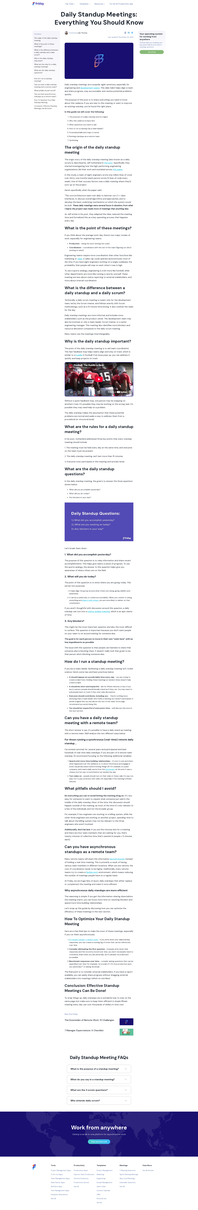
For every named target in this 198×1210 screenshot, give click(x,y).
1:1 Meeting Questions (128, 1170)
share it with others (90, 600)
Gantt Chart (101, 1186)
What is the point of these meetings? (44, 45)
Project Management (105, 1170)
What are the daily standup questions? (44, 71)
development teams (90, 87)
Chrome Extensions (81, 1178)
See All (53, 1198)
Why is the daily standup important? (43, 59)
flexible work (92, 872)
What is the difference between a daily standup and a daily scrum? (46, 52)
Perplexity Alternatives (59, 1194)
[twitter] (131, 32)
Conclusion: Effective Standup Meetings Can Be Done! (45, 107)
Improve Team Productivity (84, 1174)
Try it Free (152, 52)
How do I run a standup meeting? (43, 80)
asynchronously (117, 859)
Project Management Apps (61, 1170)
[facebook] (124, 32)
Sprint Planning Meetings (129, 1174)
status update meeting (99, 611)
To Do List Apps (57, 1174)
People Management (104, 1182)
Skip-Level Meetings (127, 1178)
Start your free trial (99, 1142)
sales (79, 258)
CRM (98, 1194)
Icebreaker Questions (128, 1182)
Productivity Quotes (81, 1182)
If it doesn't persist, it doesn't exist (84, 939)
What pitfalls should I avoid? (45, 90)
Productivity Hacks (81, 1170)
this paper (117, 169)
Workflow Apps (56, 1186)
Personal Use (101, 1198)
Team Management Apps (60, 1178)
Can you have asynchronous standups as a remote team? (45, 95)
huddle (79, 355)
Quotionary (110, 769)
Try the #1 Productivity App (121, 4)
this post (108, 162)
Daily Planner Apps (58, 1182)
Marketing (100, 1174)
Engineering (101, 1178)
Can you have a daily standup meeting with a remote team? (45, 85)
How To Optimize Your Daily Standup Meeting (44, 101)
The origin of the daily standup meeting (45, 39)
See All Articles (148, 1170)
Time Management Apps (60, 1190)
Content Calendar (103, 1190)
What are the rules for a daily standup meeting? (45, 65)
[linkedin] (128, 32)
